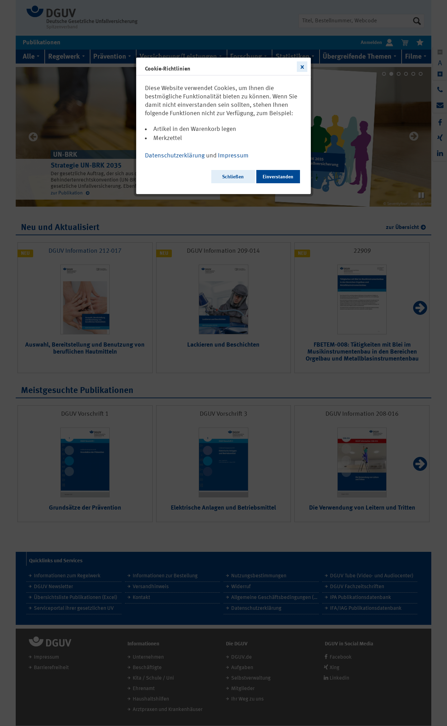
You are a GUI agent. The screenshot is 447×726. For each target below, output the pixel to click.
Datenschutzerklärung (175, 156)
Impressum (233, 156)
